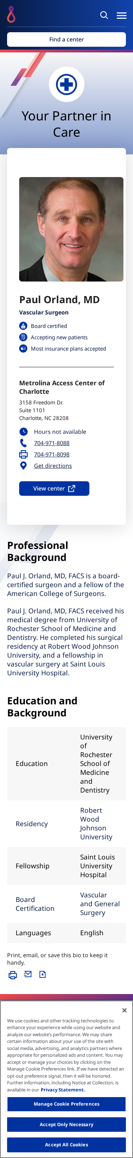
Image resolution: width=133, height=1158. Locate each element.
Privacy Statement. (63, 1089)
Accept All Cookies (66, 1144)
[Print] (14, 978)
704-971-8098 (52, 454)
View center (49, 488)
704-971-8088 (52, 443)
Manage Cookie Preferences (66, 1104)
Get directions (53, 466)
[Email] (29, 978)
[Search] (105, 15)
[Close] (124, 1010)
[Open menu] (122, 15)
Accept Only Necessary (66, 1124)
